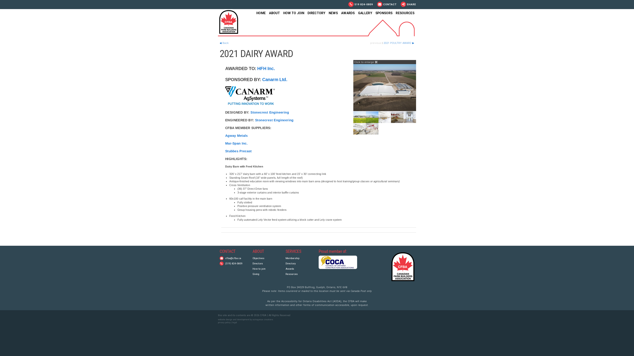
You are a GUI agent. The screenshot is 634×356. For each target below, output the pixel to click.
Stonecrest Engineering (269, 112)
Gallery (365, 13)
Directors (258, 263)
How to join (259, 268)
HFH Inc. (266, 68)
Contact (390, 4)
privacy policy (224, 322)
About (274, 13)
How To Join (293, 13)
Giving (256, 274)
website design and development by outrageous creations (245, 319)
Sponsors (383, 13)
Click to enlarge (364, 62)
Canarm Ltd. (274, 79)
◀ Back (224, 43)
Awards (348, 13)
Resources (405, 13)
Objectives (258, 258)
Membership (292, 258)
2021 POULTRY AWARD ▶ (399, 43)
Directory (316, 13)
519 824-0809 (363, 4)
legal (234, 322)
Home (261, 13)
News (333, 13)
